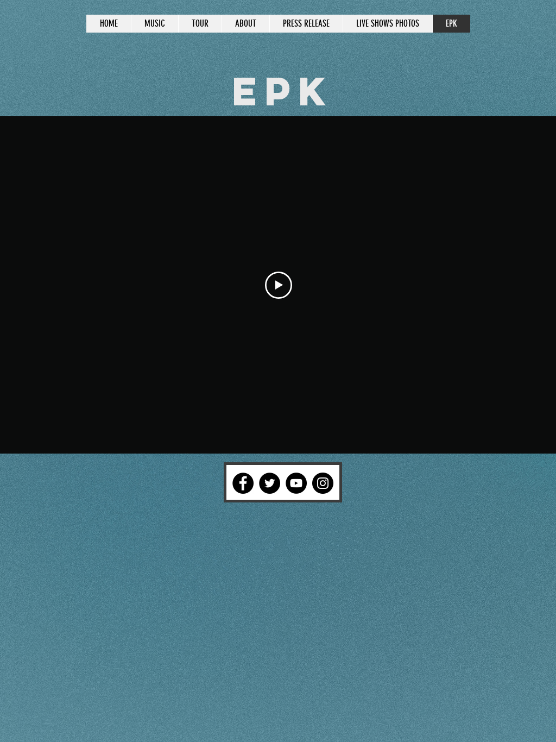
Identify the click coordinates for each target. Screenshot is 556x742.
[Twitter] (269, 483)
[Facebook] (243, 483)
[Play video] (278, 285)
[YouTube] (296, 483)
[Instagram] (322, 483)
